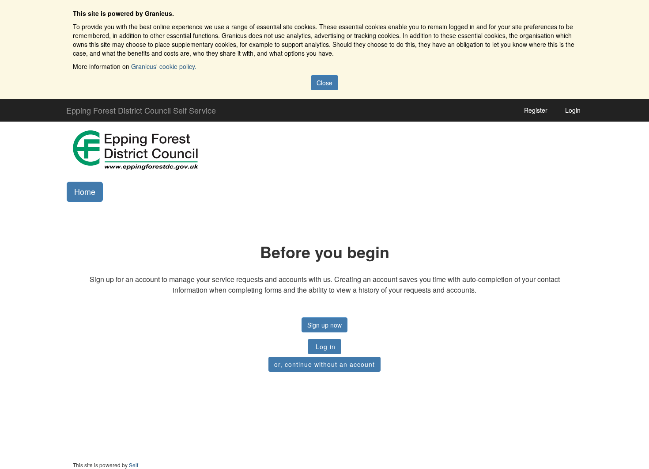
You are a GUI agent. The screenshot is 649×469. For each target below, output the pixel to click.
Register (535, 110)
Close (324, 82)
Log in (324, 346)
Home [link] (84, 191)
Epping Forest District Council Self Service (141, 110)
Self (133, 465)
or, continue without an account (324, 364)
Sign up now (324, 324)
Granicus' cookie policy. (163, 66)
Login (573, 110)
